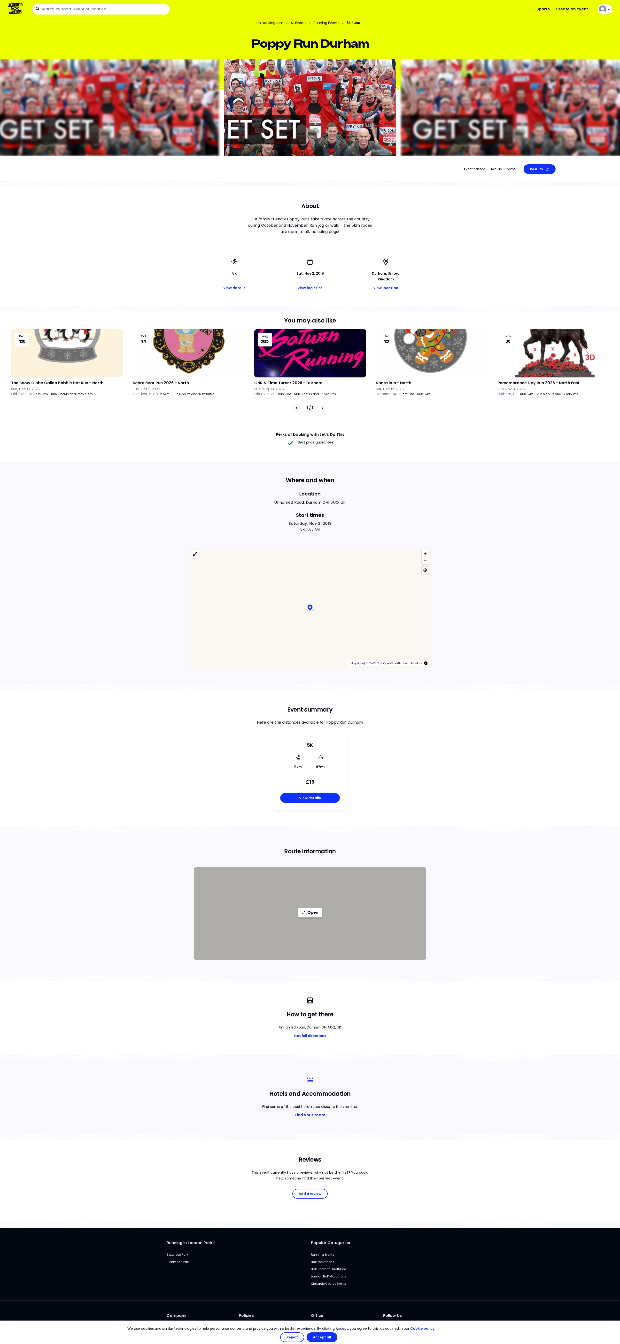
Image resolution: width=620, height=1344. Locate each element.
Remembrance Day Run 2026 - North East (538, 383)
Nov (508, 336)
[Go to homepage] (16, 9)
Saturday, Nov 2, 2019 (310, 523)
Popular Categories (330, 1243)
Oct (143, 336)
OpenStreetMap (394, 663)
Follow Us (392, 1315)
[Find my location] (425, 570)
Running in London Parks (191, 1243)
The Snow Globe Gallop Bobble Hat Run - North (57, 383)
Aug (265, 336)
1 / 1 (310, 408)
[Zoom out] (425, 560)
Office (317, 1315)
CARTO (374, 663)
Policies (246, 1315)
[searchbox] (101, 9)
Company (176, 1315)
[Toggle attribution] (426, 663)
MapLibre (357, 663)
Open (313, 912)
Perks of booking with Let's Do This (310, 434)
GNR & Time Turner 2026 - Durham (288, 383)
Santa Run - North (393, 383)
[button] (310, 608)
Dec (22, 336)
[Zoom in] (425, 553)
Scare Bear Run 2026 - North (161, 383)
